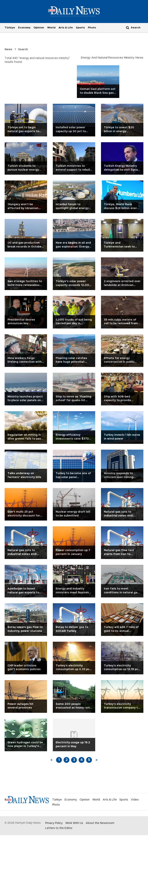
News (8, 49)
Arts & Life (66, 27)
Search (23, 49)
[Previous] (51, 760)
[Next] (96, 760)
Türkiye (10, 27)
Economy (24, 27)
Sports (80, 27)
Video (135, 799)
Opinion (39, 27)
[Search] (127, 27)
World (51, 27)
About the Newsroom (100, 823)
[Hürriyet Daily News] (74, 11)
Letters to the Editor (58, 828)
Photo (92, 27)
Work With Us (74, 823)
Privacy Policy (54, 823)
